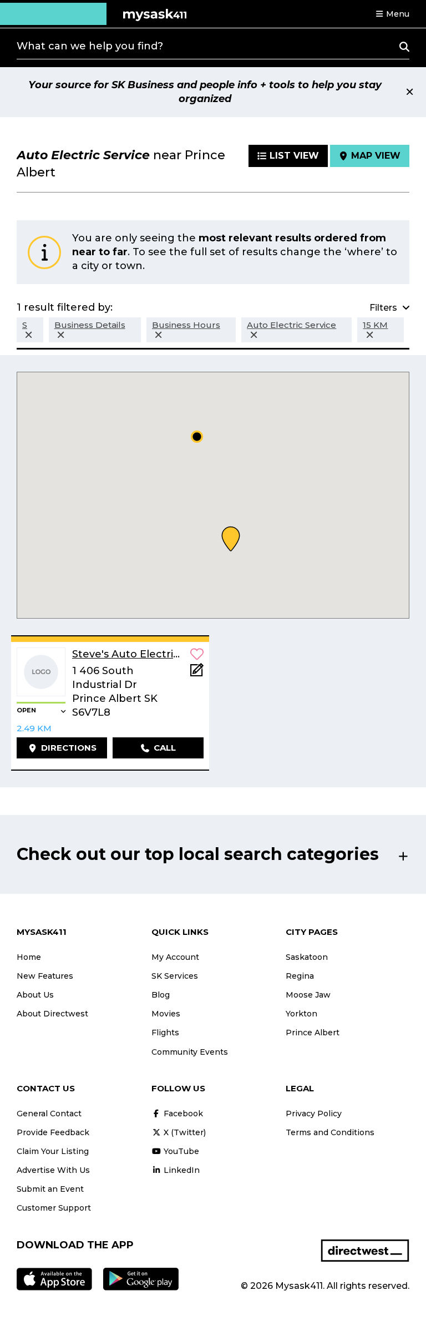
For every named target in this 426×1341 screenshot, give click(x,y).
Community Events (189, 1052)
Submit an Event (50, 1189)
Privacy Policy (314, 1114)
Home (29, 957)
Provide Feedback (53, 1132)
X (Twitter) (183, 1132)
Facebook (182, 1114)
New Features (45, 976)
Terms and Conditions (330, 1132)
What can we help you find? (90, 46)
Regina (300, 976)
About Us (35, 995)
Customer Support (54, 1208)
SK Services (174, 976)
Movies (165, 1014)
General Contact (49, 1114)
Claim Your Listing (53, 1151)
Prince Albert (312, 1033)
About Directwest (52, 1014)
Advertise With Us (53, 1170)
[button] (392, 14)
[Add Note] (197, 673)
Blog (160, 995)
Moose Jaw (308, 995)
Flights (165, 1033)
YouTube (180, 1151)
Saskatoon (307, 957)
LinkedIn (180, 1170)
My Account (175, 957)
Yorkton (301, 1014)
